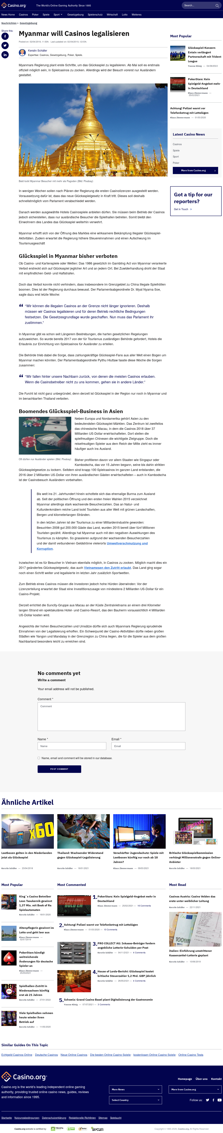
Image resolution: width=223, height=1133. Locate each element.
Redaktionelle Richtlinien (82, 1117)
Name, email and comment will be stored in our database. (77, 758)
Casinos (23, 14)
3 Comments (104, 1004)
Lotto (125, 14)
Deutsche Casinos (46, 1055)
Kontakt (216, 1079)
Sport (57, 14)
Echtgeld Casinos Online (16, 1055)
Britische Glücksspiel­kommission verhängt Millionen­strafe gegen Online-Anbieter (195, 857)
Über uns (201, 1079)
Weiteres (136, 14)
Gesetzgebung (75, 14)
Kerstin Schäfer (37, 50)
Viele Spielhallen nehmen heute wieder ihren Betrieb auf (36, 1017)
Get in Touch (181, 209)
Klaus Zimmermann (198, 93)
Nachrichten (9, 23)
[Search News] (217, 5)
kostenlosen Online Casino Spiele (154, 1055)
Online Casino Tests (190, 1055)
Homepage (185, 1079)
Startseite (6, 1117)
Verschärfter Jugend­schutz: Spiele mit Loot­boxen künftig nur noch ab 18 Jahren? (138, 857)
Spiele (46, 14)
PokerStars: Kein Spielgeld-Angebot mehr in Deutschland (204, 83)
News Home (8, 14)
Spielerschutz (95, 14)
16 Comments (144, 905)
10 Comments (110, 929)
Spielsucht (115, 1117)
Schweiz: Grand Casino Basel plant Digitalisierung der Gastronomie (108, 999)
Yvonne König (195, 66)
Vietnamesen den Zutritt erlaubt (107, 567)
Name (43, 739)
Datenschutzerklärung (54, 1117)
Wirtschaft (112, 14)
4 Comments (139, 952)
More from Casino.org (193, 170)
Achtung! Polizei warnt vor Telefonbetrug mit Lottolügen (101, 924)
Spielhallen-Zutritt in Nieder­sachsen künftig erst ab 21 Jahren (34, 990)
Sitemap (102, 1117)
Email (116, 739)
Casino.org (183, 1128)
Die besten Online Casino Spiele (110, 1055)
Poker (35, 14)
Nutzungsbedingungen (26, 1117)
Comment (45, 699)
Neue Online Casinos (74, 1055)
